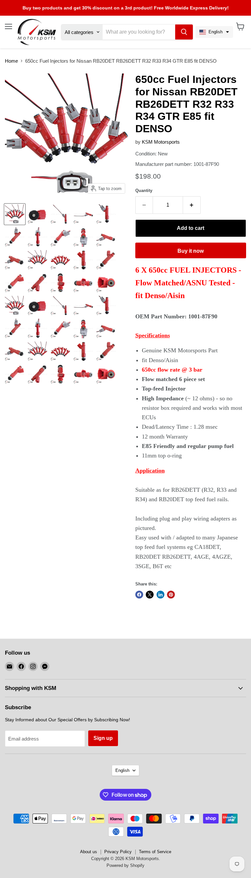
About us (88, 851)
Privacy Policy (118, 851)
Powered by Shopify (125, 865)
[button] (214, 32)
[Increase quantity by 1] (192, 205)
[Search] (184, 32)
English (122, 770)
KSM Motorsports (161, 142)
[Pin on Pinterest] (171, 595)
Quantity (143, 190)
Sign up (103, 738)
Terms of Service (155, 851)
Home (11, 61)
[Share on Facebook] (139, 595)
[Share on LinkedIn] (160, 595)
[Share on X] (150, 595)
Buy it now (190, 251)
